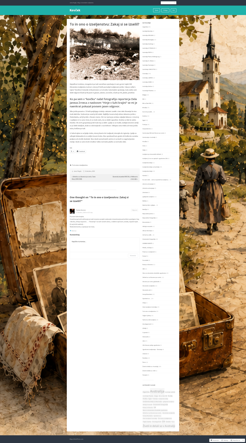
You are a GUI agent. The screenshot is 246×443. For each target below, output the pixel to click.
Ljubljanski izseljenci (148, 197)
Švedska (145, 358)
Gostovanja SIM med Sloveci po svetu (153, 133)
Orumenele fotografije (149, 239)
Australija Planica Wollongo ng (151, 56)
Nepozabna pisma (148, 213)
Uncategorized (147, 324)
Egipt (144, 120)
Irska (144, 146)
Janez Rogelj (77, 171)
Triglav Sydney (147, 315)
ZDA (144, 341)
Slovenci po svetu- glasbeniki (151, 281)
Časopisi (145, 375)
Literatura (145, 192)
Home (156, 10)
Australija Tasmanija (148, 65)
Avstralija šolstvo (147, 86)
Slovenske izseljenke (149, 286)
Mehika (145, 201)
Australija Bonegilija (148, 40)
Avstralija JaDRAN (148, 78)
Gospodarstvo (147, 129)
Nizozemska (146, 222)
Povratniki (145, 260)
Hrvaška (145, 141)
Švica (144, 362)
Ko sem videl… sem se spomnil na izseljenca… (156, 180)
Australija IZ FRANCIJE (149, 48)
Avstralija (145, 73)
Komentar (133, 255)
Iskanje (174, 3)
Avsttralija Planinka (148, 90)
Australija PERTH (147, 52)
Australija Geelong (148, 44)
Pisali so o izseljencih (149, 252)
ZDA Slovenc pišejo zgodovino (151, 345)
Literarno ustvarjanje (148, 188)
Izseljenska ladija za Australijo (151, 167)
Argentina (145, 27)
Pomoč (144, 256)
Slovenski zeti (147, 290)
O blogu (165, 10)
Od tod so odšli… (148, 235)
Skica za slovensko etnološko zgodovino (154, 273)
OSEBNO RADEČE (147, 243)
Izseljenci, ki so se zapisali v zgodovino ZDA (155, 158)
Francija (145, 124)
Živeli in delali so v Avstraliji (150, 366)
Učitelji (144, 328)
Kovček (75, 10)
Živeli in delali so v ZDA (149, 371)
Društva (145, 116)
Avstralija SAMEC (147, 82)
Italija (144, 150)
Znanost (145, 354)
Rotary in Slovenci (148, 264)
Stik (173, 10)
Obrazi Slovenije (147, 231)
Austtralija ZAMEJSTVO (149, 69)
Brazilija (145, 107)
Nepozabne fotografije (149, 218)
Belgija (144, 95)
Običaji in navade (147, 226)
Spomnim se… (147, 298)
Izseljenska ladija (147, 163)
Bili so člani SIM (147, 103)
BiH (143, 99)
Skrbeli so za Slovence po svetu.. (152, 277)
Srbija (144, 303)
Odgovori (134, 210)
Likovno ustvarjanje (148, 184)
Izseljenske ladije (147, 171)
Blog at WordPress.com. (77, 439)
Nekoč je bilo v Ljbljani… (149, 205)
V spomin (145, 332)
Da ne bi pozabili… (148, 112)
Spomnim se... (157, 416)
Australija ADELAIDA (148, 35)
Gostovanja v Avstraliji (149, 137)
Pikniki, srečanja (147, 247)
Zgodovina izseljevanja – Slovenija (152, 349)
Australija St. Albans (148, 61)
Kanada (145, 175)
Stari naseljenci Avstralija (150, 307)
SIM (144, 269)
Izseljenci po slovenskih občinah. (152, 154)
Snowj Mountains (147, 294)
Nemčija (145, 209)
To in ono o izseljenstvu (80, 165)
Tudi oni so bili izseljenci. (149, 320)
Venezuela (145, 337)
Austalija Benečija (147, 31)
